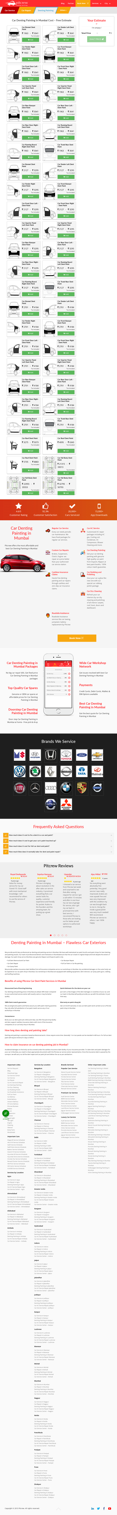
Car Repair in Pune (40, 1473)
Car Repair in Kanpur (41, 1318)
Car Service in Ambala (14, 1232)
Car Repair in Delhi (40, 1143)
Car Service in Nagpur (41, 1402)
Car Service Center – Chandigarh (45, 1116)
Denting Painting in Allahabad (17, 1219)
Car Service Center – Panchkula (44, 1446)
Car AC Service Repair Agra (16, 1187)
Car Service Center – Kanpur (43, 1325)
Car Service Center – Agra (15, 1189)
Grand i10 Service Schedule (16, 1152)
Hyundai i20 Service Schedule (17, 1154)
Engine (9, 1123)
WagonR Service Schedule (16, 1140)
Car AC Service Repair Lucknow (44, 1340)
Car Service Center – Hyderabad (45, 1239)
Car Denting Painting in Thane (98, 1075)
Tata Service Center (67, 1082)
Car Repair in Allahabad (15, 1217)
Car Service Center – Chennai (44, 1133)
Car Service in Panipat (41, 1453)
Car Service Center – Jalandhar (44, 1291)
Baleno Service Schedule (15, 1149)
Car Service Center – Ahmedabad (18, 1207)
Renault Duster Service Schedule (18, 1161)
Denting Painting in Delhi (42, 1146)
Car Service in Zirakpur (41, 1488)
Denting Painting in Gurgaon (43, 1217)
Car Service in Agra (13, 1180)
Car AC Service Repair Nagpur (44, 1409)
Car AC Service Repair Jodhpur (44, 1305)
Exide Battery (11, 1099)
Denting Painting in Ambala (16, 1236)
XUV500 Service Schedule (15, 1168)
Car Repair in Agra (13, 1182)
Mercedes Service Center (69, 1101)
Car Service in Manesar (42, 1350)
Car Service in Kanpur (41, 1316)
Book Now (81, 3)
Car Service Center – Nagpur (43, 1411)
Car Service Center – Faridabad (44, 1168)
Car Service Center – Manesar (44, 1360)
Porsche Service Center (69, 1106)
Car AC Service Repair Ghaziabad (45, 1182)
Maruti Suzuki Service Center (71, 1072)
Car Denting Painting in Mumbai (99, 1073)
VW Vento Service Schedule (16, 1166)
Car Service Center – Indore (43, 1256)
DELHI (24, 876)
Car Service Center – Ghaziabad (44, 1185)
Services (96, 3)
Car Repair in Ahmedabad (16, 1199)
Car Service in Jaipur (41, 1264)
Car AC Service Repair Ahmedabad (18, 1204)
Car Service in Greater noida (43, 1193)
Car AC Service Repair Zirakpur (44, 1495)
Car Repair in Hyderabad (42, 1232)
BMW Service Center (68, 1099)
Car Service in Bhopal (41, 1089)
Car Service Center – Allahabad (17, 1224)
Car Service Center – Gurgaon (44, 1222)
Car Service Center (13, 1075)
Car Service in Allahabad (15, 1214)
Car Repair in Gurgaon (41, 1215)
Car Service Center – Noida (43, 1428)
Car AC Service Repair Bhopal (44, 1096)
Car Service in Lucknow (42, 1333)
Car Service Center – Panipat (43, 1463)
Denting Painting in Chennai (43, 1128)
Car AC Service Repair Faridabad (45, 1165)
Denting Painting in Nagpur (43, 1406)
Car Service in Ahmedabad (16, 1197)
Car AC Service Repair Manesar (44, 1357)
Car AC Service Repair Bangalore (45, 1079)
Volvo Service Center (68, 1103)
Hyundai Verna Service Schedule (18, 1157)
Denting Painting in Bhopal (43, 1094)
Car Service (11, 1078)
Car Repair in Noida (40, 1421)
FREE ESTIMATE (6, 1118)
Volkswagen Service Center (70, 1113)
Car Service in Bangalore (42, 1072)
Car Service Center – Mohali (43, 1377)
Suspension (11, 1113)
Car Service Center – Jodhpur (44, 1308)
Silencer (10, 1127)
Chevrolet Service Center (69, 1086)
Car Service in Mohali (41, 1367)
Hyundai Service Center (69, 1074)
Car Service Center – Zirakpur (44, 1497)
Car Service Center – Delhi (43, 1150)
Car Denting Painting (14, 1085)
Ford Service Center (67, 1084)
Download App (12, 1073)
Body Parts (11, 1130)
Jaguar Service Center (68, 1111)
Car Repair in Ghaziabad (42, 1178)
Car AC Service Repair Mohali (44, 1374)
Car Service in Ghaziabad (42, 1175)
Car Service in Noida (41, 1419)
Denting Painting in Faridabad (44, 1163)
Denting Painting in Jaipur (42, 1269)
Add (31, 40)
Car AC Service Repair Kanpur (44, 1323)
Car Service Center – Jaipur (43, 1273)
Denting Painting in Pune (42, 1475)
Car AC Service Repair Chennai (44, 1131)
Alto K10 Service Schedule (16, 1142)
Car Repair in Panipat (41, 1456)
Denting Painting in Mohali (43, 1372)
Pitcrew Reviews (58, 866)
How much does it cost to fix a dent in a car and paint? (31, 835)
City (107, 3)
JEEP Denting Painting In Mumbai (99, 1111)
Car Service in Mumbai (41, 1384)
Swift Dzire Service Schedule (16, 1147)
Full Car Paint (11, 1094)
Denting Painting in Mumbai (43, 1389)
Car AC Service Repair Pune (43, 1478)
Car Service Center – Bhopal (43, 1099)
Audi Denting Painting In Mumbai (99, 1078)
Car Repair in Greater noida (43, 1195)
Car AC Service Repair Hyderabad (45, 1237)
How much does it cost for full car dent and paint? (29, 846)
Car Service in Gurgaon (42, 1212)
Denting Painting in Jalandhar (44, 1286)
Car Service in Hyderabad (42, 1229)
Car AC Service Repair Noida (43, 1426)
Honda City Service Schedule (17, 1159)
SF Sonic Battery (12, 1104)
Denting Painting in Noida (43, 1424)
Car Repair (10, 1080)
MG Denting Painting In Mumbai (99, 1135)
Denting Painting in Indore (43, 1251)
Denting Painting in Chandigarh (44, 1111)
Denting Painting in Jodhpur (43, 1303)
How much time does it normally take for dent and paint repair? (34, 852)
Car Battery (11, 1097)
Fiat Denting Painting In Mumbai (99, 1092)
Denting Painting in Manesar (43, 1355)
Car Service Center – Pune (43, 1480)
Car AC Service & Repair (15, 1083)
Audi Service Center (67, 1096)
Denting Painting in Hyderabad (44, 1234)
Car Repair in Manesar (41, 1352)
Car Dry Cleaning (13, 1087)
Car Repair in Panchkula (42, 1439)
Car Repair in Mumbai (41, 1387)
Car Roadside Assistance (15, 1092)
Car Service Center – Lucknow (44, 1342)
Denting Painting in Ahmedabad (18, 1202)
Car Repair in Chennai (41, 1126)
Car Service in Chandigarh (43, 1106)
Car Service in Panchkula (42, 1436)
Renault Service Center (68, 1089)
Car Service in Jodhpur (41, 1298)
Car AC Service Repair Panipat (44, 1460)
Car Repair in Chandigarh (42, 1109)
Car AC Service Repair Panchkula (45, 1443)
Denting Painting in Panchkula (44, 1441)
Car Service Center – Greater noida (45, 1204)
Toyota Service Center (68, 1079)
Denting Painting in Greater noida (45, 1197)
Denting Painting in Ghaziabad (44, 1180)
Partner (71, 3)
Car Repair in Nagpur (41, 1404)
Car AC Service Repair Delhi (43, 1148)
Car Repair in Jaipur (40, 1266)
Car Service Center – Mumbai (44, 1394)
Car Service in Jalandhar (42, 1281)
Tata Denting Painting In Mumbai (99, 1161)
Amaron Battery (12, 1102)
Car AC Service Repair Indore (43, 1254)
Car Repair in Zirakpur (41, 1490)
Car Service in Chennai (41, 1124)
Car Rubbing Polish (13, 1090)
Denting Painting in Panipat (43, 1458)
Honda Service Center (68, 1077)
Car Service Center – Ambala (16, 1241)
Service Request (12, 1068)
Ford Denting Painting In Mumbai (99, 1094)
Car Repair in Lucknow (41, 1335)
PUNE (105, 874)
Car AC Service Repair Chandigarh (45, 1114)
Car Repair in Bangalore (42, 1074)
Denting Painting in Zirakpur (43, 1493)
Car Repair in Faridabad (42, 1160)
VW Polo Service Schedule (16, 1164)
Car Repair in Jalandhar (42, 1284)
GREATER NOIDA (74, 876)
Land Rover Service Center (70, 1108)
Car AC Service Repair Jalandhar (44, 1288)
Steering (10, 1125)
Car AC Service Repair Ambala (17, 1239)
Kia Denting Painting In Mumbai (98, 1113)
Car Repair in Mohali (41, 1370)
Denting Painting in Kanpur (43, 1320)
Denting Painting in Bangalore (44, 1077)
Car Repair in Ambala (14, 1234)
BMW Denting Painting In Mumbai (99, 1080)
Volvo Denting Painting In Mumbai (99, 1172)
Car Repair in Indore (41, 1249)
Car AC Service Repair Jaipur (43, 1271)
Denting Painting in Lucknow (44, 1338)
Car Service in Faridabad (42, 1158)
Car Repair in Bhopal (41, 1092)
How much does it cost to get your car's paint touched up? (32, 841)
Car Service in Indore (41, 1247)
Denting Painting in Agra (15, 1185)
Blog (62, 3)
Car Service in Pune (40, 1471)
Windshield (11, 1132)
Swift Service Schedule (14, 1145)
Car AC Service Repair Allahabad (18, 1221)
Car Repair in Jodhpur (41, 1301)
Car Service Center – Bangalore (44, 1082)
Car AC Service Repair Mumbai (44, 1392)
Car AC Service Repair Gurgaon (44, 1219)
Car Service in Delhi (40, 1141)
